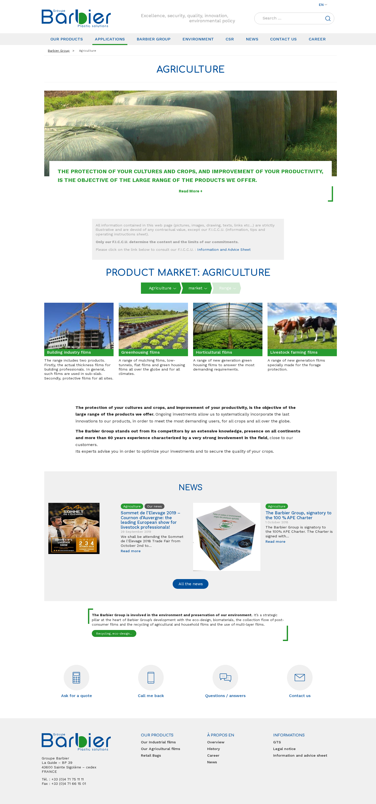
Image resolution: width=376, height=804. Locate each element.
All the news (191, 583)
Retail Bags (151, 755)
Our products (66, 39)
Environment (198, 39)
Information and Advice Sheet (224, 249)
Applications (110, 39)
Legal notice (284, 749)
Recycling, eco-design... (114, 633)
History (213, 749)
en (321, 5)
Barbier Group (153, 39)
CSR (230, 39)
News (252, 39)
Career (317, 39)
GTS (277, 742)
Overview (215, 742)
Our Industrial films (158, 742)
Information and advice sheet (300, 755)
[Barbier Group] (76, 18)
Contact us (283, 39)
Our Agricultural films (160, 749)
